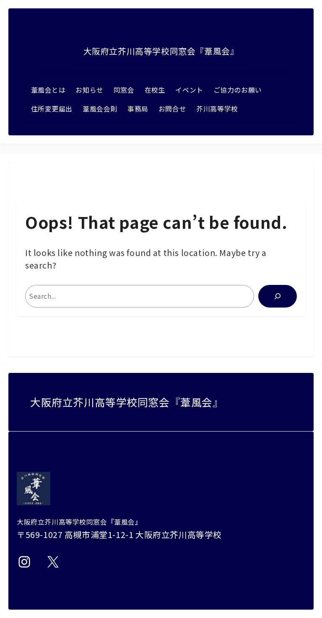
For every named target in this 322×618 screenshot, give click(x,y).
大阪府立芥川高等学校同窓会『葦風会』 (161, 51)
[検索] (277, 296)
